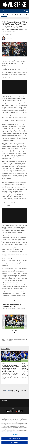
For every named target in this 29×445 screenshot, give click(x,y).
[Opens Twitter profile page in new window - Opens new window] (7, 40)
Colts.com (7, 390)
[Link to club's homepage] (3, 10)
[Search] (24, 11)
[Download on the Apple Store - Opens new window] (9, 411)
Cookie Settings (14, 434)
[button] (14, 87)
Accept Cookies (14, 442)
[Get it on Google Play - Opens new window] (19, 412)
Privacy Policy (9, 431)
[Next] (19, 330)
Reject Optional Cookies (14, 438)
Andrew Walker (10, 36)
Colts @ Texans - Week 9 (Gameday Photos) (11, 305)
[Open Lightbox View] (15, 324)
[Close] (27, 416)
